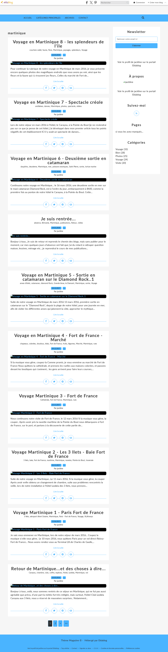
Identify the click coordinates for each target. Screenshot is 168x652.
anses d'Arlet (25, 283)
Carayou (32, 573)
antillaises (39, 106)
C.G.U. (96, 648)
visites (80, 223)
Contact (83, 18)
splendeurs (76, 50)
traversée (89, 460)
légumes (71, 344)
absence (37, 223)
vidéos (79, 106)
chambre (40, 573)
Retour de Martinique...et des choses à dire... (58, 569)
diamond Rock (47, 283)
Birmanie (45, 223)
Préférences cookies (133, 648)
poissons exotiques (60, 167)
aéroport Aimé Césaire (39, 517)
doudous (40, 344)
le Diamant (69, 283)
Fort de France (56, 344)
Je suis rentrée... (58, 219)
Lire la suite (58, 81)
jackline (138, 62)
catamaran (35, 283)
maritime (50, 460)
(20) (121, 163)
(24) (122, 160)
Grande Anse (59, 283)
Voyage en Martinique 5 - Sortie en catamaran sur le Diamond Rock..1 (58, 277)
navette (68, 460)
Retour (74, 223)
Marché (79, 344)
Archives (69, 18)
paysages (66, 50)
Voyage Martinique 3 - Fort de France (58, 396)
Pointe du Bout (79, 460)
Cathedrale (44, 400)
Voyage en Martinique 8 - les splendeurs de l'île (58, 44)
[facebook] (86, 2)
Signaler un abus (85, 648)
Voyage (84, 50)
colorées (32, 344)
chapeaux (24, 344)
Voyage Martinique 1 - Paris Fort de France (58, 513)
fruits (65, 344)
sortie (81, 167)
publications (65, 223)
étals (47, 344)
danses (47, 106)
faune (45, 50)
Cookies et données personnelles (112, 648)
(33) (122, 149)
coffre (52, 573)
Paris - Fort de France (67, 517)
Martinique (57, 50)
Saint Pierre (73, 167)
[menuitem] (28, 18)
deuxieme (33, 167)
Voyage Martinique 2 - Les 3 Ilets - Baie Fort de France (58, 454)
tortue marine (90, 167)
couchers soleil (35, 50)
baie (31, 460)
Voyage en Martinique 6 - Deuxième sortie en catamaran (58, 161)
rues (95, 344)
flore (50, 50)
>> (66, 623)
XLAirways (89, 517)
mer (49, 167)
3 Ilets (25, 460)
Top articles (65, 648)
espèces (59, 573)
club (46, 573)
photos (64, 106)
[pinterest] (95, 2)
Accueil (28, 18)
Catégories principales (48, 18)
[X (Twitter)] (91, 2)
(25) (121, 156)
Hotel (65, 573)
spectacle (71, 106)
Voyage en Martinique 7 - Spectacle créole (58, 102)
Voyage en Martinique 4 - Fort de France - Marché (58, 338)
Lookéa (71, 573)
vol (87, 573)
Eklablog (102, 640)
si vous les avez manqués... (129, 132)
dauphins (24, 167)
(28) (120, 153)
